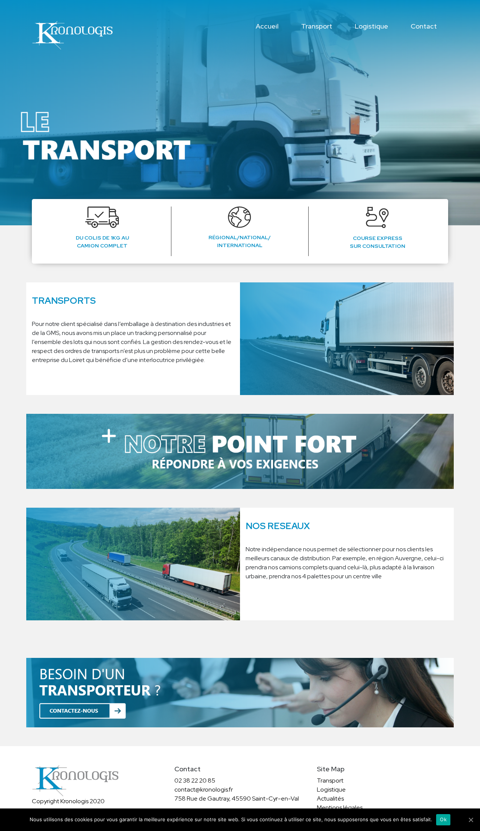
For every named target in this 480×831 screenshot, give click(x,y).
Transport (316, 26)
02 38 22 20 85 (194, 780)
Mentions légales (340, 807)
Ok (443, 819)
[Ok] (470, 819)
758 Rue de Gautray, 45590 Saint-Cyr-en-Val (236, 798)
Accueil (267, 26)
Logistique (371, 26)
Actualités (330, 798)
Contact (424, 26)
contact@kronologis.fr (203, 789)
